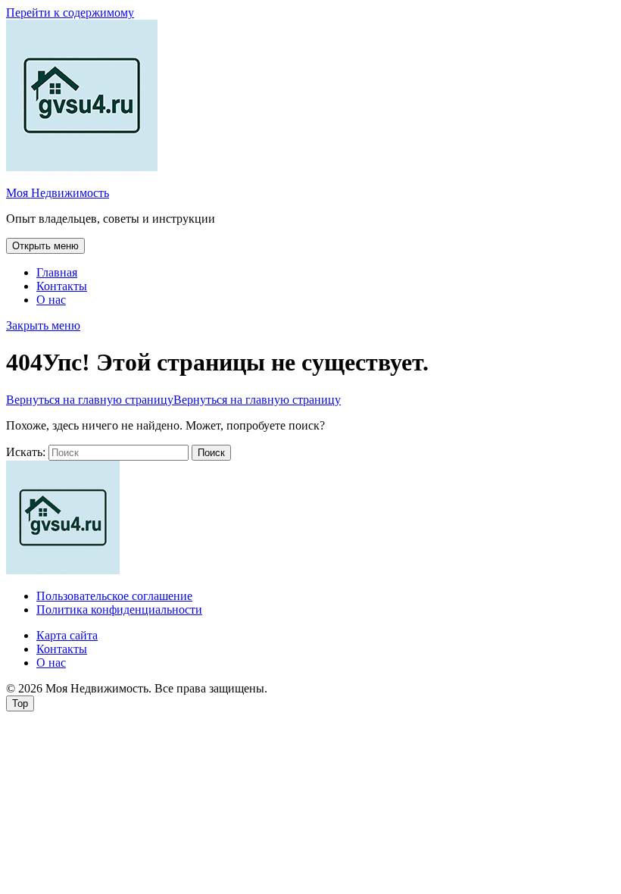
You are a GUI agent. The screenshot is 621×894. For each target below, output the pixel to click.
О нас (51, 299)
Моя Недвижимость (57, 192)
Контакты (61, 286)
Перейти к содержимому (70, 12)
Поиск (211, 452)
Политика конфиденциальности (119, 609)
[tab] (45, 246)
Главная (56, 272)
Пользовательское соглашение (114, 595)
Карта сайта (67, 635)
